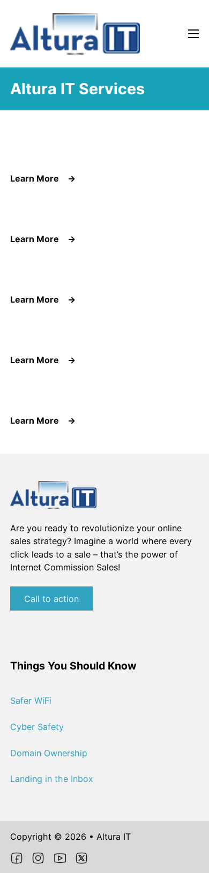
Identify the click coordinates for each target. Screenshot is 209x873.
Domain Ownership (48, 753)
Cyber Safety (37, 726)
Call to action (51, 598)
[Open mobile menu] (193, 33)
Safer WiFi (30, 700)
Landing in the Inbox (51, 778)
